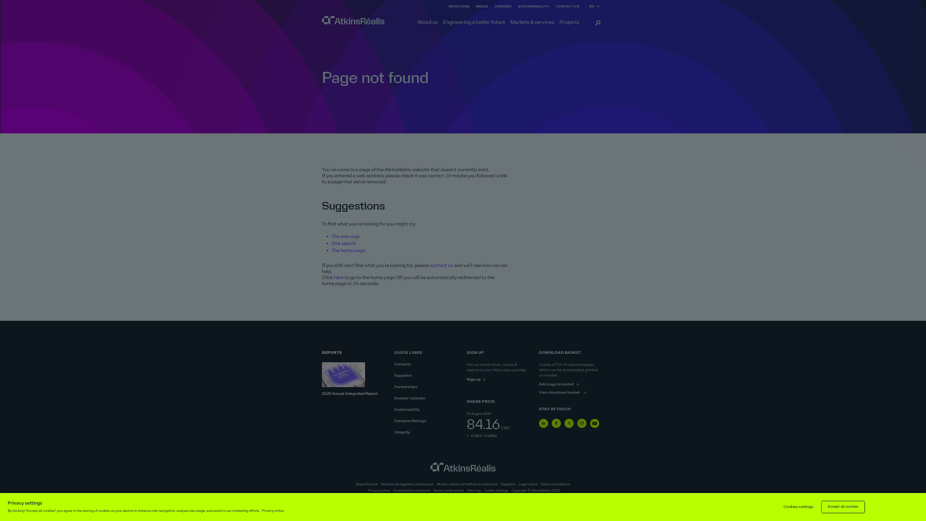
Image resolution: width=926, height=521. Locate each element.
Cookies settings (798, 507)
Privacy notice (273, 511)
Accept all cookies (843, 507)
